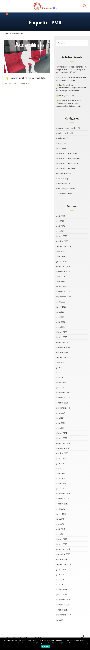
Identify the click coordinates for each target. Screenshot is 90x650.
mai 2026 (60, 221)
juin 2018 (60, 574)
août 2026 (60, 216)
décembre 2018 (63, 549)
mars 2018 (61, 584)
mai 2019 (60, 524)
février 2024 (61, 286)
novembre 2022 (63, 347)
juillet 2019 (61, 514)
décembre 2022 (63, 342)
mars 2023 (61, 327)
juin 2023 (60, 312)
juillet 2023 (61, 307)
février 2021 (61, 433)
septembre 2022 (63, 357)
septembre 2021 (63, 408)
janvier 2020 (61, 488)
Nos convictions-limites (66, 153)
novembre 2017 (63, 604)
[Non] (87, 644)
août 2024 (60, 276)
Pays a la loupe (62, 178)
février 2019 (61, 539)
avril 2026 (60, 226)
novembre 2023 (63, 291)
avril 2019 (60, 529)
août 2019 (60, 509)
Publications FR (63, 183)
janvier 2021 (61, 438)
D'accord (45, 646)
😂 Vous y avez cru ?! (65, 95)
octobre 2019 (62, 503)
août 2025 (60, 251)
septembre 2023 (63, 296)
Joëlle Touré (12, 83)
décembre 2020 (63, 443)
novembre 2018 (63, 554)
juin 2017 (60, 620)
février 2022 (61, 382)
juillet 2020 (61, 458)
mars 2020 (61, 478)
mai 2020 (60, 468)
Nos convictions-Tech (65, 168)
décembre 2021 (63, 392)
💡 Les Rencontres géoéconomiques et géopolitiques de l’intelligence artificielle (71, 88)
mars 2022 (61, 377)
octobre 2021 (62, 402)
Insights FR (61, 143)
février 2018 (61, 589)
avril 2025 (60, 256)
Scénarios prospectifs (65, 188)
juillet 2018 (61, 569)
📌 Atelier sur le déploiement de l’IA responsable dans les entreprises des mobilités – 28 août (71, 70)
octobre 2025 (62, 241)
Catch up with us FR (64, 133)
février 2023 (61, 332)
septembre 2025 (63, 246)
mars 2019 (61, 534)
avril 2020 (60, 473)
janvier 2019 (61, 544)
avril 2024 (60, 281)
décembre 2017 (63, 599)
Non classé (61, 148)
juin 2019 (60, 519)
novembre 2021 (63, 397)
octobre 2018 (62, 559)
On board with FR (63, 173)
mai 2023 (60, 317)
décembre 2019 (63, 493)
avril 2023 (60, 322)
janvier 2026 (61, 236)
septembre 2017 (63, 614)
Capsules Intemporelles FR (68, 128)
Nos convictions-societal (67, 163)
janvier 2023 (61, 337)
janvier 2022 (61, 387)
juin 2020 (60, 463)
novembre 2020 (63, 448)
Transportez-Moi (64, 193)
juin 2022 (60, 367)
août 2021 (60, 413)
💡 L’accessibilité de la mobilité (25, 78)
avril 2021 (60, 423)
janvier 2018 (61, 594)
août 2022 (60, 362)
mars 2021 (61, 428)
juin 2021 (60, 418)
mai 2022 (60, 372)
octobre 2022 (62, 352)
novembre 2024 (63, 271)
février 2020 (61, 483)
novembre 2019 (63, 498)
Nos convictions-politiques (68, 158)
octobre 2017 (62, 610)
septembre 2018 (63, 564)
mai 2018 (60, 579)
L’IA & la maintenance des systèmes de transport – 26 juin (71, 78)
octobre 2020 (62, 453)
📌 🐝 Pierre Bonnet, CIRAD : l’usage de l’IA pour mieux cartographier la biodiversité (69, 103)
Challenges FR (62, 138)
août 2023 (60, 301)
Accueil (6, 34)
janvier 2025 (61, 261)
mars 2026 (61, 231)
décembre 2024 (63, 266)
